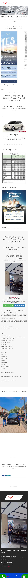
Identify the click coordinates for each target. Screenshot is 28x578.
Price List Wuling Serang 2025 (11, 61)
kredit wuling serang (4, 567)
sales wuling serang (11, 567)
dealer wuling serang (4, 568)
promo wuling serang (18, 567)
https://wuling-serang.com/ (8, 575)
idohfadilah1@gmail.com (14, 297)
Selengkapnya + (22, 125)
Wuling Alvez (13, 128)
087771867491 (9, 305)
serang (8, 566)
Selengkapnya (3, 68)
